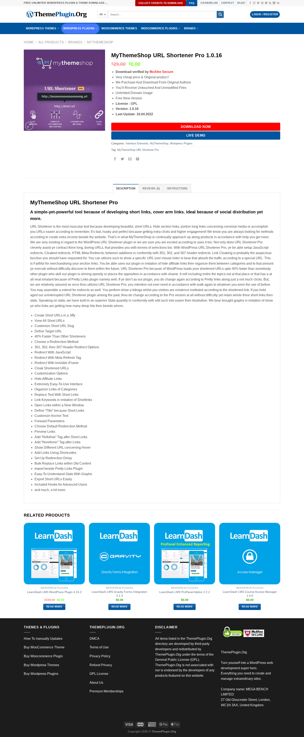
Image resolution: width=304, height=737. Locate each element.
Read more (54, 606)
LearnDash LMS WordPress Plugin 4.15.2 (54, 592)
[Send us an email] (262, 3)
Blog (241, 2)
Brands (75, 42)
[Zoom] (29, 126)
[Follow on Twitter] (258, 3)
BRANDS (190, 28)
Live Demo (195, 135)
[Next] (280, 570)
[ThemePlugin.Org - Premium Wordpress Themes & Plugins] (57, 14)
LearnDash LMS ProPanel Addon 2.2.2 (184, 592)
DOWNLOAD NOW (196, 126)
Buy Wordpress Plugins (41, 673)
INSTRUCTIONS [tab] (177, 188)
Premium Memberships (106, 691)
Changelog (209, 2)
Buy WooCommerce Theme (44, 647)
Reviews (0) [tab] (151, 188)
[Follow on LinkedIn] (274, 3)
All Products (51, 42)
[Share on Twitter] (122, 159)
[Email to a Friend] (130, 159)
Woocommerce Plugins (159, 28)
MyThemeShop (100, 42)
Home (29, 42)
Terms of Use (99, 647)
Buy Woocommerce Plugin (43, 656)
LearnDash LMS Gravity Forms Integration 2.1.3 (119, 593)
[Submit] (220, 14)
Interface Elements (137, 143)
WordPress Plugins (79, 28)
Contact (227, 2)
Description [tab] (125, 188)
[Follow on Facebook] (250, 3)
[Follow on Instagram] (254, 3)
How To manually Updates (43, 638)
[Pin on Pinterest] (137, 159)
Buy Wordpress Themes (41, 665)
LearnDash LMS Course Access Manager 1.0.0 (250, 593)
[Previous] (24, 570)
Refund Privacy (101, 665)
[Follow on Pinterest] (266, 3)
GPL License (99, 673)
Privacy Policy (100, 656)
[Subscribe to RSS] (270, 3)
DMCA (94, 638)
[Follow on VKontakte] (278, 3)
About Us (96, 682)
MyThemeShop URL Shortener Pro (138, 149)
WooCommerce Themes (119, 28)
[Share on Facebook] (115, 159)
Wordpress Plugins (181, 143)
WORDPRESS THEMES (41, 28)
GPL (134, 103)
